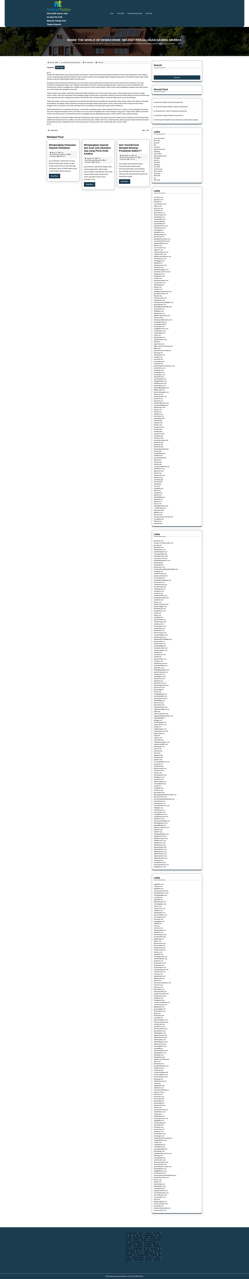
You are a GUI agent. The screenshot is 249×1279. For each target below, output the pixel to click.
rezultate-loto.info (159, 1024)
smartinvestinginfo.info (161, 1072)
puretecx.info (158, 425)
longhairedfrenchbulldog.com (163, 639)
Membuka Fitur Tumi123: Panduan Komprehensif (171, 111)
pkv (155, 145)
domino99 (157, 162)
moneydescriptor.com (161, 648)
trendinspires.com (159, 374)
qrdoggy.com (158, 720)
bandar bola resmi (159, 149)
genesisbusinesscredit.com (162, 350)
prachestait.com (159, 416)
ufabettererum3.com (160, 836)
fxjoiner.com (157, 1182)
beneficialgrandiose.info (161, 449)
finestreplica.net (159, 1063)
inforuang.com (158, 353)
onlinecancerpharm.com (161, 709)
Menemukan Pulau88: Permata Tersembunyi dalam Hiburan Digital (177, 120)
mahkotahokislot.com (160, 707)
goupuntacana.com (160, 902)
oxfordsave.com (159, 624)
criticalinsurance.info (160, 298)
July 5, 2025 (54, 62)
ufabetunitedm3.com (160, 847)
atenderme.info (158, 442)
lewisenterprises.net (160, 934)
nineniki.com (158, 278)
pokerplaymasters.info (161, 556)
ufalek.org (157, 711)
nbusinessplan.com (160, 215)
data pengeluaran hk (160, 156)
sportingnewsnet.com (160, 663)
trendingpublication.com (161, 834)
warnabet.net (158, 493)
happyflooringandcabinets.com (163, 716)
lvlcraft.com (157, 980)
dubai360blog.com (159, 700)
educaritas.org (158, 919)
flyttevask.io (157, 501)
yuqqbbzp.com (158, 998)
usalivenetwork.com (160, 573)
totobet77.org (158, 832)
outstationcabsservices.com (163, 1153)
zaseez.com (158, 906)
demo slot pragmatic (135, 1242)
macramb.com (158, 359)
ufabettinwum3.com (160, 845)
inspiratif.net (157, 201)
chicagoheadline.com (160, 895)
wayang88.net (158, 1048)
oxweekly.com (158, 363)
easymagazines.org (160, 775)
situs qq (156, 160)
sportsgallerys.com (160, 676)
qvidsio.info (157, 460)
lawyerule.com (158, 401)
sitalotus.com (158, 738)
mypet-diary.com (159, 361)
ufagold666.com (159, 1120)
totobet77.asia (158, 829)
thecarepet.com (159, 547)
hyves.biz (157, 486)
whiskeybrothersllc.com (161, 864)
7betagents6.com (159, 1000)
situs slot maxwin (159, 138)
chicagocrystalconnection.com (163, 517)
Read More (55, 176)
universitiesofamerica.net (162, 241)
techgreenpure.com (160, 967)
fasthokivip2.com (159, 630)
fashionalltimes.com (160, 1168)
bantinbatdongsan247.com (162, 560)
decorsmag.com (159, 236)
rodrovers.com (158, 987)
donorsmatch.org (159, 475)
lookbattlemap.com (160, 608)
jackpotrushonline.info (160, 576)
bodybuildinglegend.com (161, 388)
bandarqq (157, 151)
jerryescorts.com (159, 687)
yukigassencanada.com (161, 993)
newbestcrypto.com (160, 622)
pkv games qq (149, 1257)
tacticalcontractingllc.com (162, 821)
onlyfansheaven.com (160, 339)
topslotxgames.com (160, 258)
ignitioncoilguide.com (160, 1201)
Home (112, 13)
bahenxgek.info (158, 565)
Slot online (120, 13)
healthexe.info (158, 423)
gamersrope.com (159, 582)
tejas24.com (158, 412)
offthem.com (158, 206)
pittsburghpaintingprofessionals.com (165, 794)
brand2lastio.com (159, 326)
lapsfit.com (157, 1013)
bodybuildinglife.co (159, 718)
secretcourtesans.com (161, 891)
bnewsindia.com (159, 1125)
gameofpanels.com (160, 304)
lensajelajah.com (159, 921)
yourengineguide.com (160, 1149)
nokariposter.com (159, 300)
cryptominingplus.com (161, 635)
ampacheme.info (159, 433)
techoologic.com (159, 1136)
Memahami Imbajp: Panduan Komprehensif (169, 115)
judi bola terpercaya (143, 1255)
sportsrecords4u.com (160, 1028)
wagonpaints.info (159, 1085)
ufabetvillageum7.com (161, 1042)
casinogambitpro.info (160, 554)
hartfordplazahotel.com (161, 506)
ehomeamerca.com (160, 963)
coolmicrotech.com (160, 1160)
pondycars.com (159, 1131)
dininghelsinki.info (159, 1057)
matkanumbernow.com (161, 252)
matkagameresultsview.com (163, 291)
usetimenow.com (159, 309)
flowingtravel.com (159, 276)
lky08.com (157, 342)
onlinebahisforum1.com (161, 893)
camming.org (158, 897)
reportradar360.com (160, 379)
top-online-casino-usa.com (162, 272)
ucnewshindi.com (159, 578)
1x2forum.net (158, 886)
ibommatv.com (158, 208)
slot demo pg (158, 169)
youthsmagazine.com (160, 650)
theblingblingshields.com (161, 670)
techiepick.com (158, 1127)
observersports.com (160, 633)
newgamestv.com (159, 674)
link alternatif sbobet (137, 1257)
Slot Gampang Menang (134, 13)
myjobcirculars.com (160, 254)
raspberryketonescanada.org (163, 1138)
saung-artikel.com (159, 628)
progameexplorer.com (161, 1190)
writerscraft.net (158, 318)
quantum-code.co (159, 1092)
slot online (157, 167)
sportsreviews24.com (160, 698)
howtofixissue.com (160, 228)
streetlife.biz (157, 484)
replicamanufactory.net (161, 1022)
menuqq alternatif (131, 1233)
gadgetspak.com (159, 1007)
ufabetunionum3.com (160, 1035)
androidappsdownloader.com (163, 307)
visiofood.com (158, 1114)
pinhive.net (157, 490)
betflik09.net (157, 923)
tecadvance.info (159, 427)
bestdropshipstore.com (161, 969)
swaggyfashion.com (160, 381)
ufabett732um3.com (160, 1081)
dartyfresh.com (158, 932)
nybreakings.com (159, 1151)
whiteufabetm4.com (160, 1053)
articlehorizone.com (160, 996)
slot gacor (153, 1237)
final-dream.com (159, 1096)
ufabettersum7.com (160, 840)
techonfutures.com (160, 1133)
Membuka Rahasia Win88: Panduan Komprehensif (172, 106)
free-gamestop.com (160, 587)
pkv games (148, 1233)
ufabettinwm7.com (159, 843)
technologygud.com (160, 722)
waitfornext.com (159, 1088)
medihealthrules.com (160, 1140)
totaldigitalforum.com (160, 1171)
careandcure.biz (159, 770)
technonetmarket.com (161, 1077)
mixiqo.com (157, 786)
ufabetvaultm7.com (160, 1039)
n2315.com (157, 335)
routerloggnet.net (159, 261)
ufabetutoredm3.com (160, 853)
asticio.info (157, 753)
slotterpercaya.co (159, 810)
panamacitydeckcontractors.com (164, 366)
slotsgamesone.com (160, 265)
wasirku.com (158, 409)
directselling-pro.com (160, 1195)
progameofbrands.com (161, 243)
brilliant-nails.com (159, 390)
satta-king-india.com (160, 991)
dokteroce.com (158, 394)
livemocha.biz (158, 482)
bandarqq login (137, 1248)
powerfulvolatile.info (160, 458)
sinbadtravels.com (159, 589)
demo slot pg (158, 171)
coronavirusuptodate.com (162, 1002)
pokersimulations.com (161, 1020)
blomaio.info (157, 451)
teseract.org (157, 1107)
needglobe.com (159, 788)
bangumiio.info (158, 444)
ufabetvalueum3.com (160, 1037)
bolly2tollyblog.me (159, 497)
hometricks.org (158, 779)
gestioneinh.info (159, 1101)
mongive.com (158, 289)
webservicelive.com (160, 1210)
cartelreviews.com (159, 972)
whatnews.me (158, 1094)
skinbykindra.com (159, 1184)
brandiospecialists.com (161, 280)
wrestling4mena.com (160, 322)
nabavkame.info (159, 510)
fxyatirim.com (158, 952)
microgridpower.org (160, 783)
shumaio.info (158, 462)
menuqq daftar (137, 1246)
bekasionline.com (159, 212)
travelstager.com (159, 372)
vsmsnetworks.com (160, 204)
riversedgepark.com (160, 904)
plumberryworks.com (160, 797)
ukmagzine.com (159, 591)
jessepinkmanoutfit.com (161, 598)
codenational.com (159, 1188)
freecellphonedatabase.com (162, 580)
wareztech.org (158, 593)
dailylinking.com (159, 939)
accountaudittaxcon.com (161, 762)
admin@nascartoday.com (71, 62)
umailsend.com (159, 600)
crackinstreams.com (160, 1004)
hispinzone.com (159, 267)
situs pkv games (135, 1253)
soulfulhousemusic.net (161, 816)
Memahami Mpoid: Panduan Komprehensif (169, 102)
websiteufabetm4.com (161, 1050)
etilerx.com (157, 1061)
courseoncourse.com (160, 558)
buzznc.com (158, 1179)
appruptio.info (158, 523)
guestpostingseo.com (160, 552)
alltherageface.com (160, 1186)
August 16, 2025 (92, 158)
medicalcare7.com (160, 282)
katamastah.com (159, 746)
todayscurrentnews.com (161, 827)
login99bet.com (158, 888)
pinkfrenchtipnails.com (161, 672)
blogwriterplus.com (160, 549)
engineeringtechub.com (161, 685)
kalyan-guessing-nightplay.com (163, 302)
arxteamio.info (158, 757)
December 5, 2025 (128, 155)
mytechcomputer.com (161, 1204)
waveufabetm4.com (160, 1046)
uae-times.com (158, 197)
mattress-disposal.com (161, 713)
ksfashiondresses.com (161, 731)
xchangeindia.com (159, 1158)
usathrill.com (158, 1142)
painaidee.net (158, 652)
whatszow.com (158, 961)
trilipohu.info (157, 521)
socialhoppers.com (160, 331)
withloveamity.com (160, 948)
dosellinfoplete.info (159, 453)
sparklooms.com (159, 818)
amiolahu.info (158, 431)
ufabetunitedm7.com (160, 849)
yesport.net (157, 613)
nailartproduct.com (160, 976)
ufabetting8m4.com (160, 1033)
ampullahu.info (158, 436)
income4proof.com (160, 917)
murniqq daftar (148, 1246)
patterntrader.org (159, 733)
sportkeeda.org (158, 766)
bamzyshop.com (159, 1129)
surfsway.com (158, 974)
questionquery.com (160, 385)
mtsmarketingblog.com (161, 405)
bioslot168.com (158, 1206)
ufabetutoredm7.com (160, 856)
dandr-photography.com (161, 392)
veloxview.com (158, 860)
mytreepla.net (158, 1018)
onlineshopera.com (160, 930)
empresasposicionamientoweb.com (165, 1175)
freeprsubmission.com (161, 1118)
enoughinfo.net (158, 488)
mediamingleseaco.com (161, 403)
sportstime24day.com (160, 665)
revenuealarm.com (160, 1197)
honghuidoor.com (159, 274)
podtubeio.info (158, 455)
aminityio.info (158, 429)
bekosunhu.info (158, 447)
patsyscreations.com (160, 915)
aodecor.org (157, 473)
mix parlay (153, 1255)
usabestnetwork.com (160, 595)
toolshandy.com (159, 370)
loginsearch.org (159, 471)
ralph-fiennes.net (159, 344)
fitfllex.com (157, 348)
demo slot (157, 140)
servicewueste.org (159, 247)
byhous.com (158, 503)
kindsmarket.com (159, 355)
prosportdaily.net (159, 1103)
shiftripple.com (158, 808)
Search (158, 65)
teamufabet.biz (158, 230)
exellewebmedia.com (160, 584)
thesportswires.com (160, 659)
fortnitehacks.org (159, 468)
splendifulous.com (159, 1026)
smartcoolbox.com (160, 812)
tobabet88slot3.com (160, 825)
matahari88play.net (160, 646)
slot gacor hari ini (148, 1235)
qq (154, 178)
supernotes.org (158, 740)
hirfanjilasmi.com (159, 777)
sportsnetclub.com (160, 619)
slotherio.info (158, 464)
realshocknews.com (160, 724)
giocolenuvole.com (160, 943)
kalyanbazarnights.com (161, 269)
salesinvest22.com (160, 1105)
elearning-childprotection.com (163, 320)
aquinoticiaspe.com (160, 637)
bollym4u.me (158, 495)
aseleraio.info (158, 751)
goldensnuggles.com (160, 606)
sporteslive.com (159, 668)
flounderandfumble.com (161, 1066)
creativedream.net (159, 333)
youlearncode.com (160, 950)
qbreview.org (158, 245)
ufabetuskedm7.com (160, 851)
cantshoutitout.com (160, 219)
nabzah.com (158, 287)
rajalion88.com (158, 899)
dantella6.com (158, 263)
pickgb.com (157, 727)
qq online (156, 143)
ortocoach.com (158, 790)
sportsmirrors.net (159, 678)
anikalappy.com (159, 1055)
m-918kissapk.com (160, 508)
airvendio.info (158, 420)
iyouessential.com (159, 945)
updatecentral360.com (161, 744)
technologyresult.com (160, 956)
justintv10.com (158, 398)
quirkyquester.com (160, 803)
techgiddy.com (158, 571)
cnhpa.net (157, 735)
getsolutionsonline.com (161, 293)
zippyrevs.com (158, 250)
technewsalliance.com (161, 1074)
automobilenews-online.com (162, 1166)
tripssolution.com (159, 989)
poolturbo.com (158, 414)
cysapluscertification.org (161, 466)
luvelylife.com (158, 357)
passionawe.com (159, 792)
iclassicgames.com (160, 626)
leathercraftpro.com (160, 781)
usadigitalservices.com (161, 328)
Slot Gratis (148, 13)
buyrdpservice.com (160, 611)
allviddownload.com (160, 234)
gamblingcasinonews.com (162, 239)
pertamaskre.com (159, 567)
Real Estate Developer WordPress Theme (119, 1276)
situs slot (140, 1244)
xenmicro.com (158, 928)
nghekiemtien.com (159, 407)
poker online (157, 153)
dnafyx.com (157, 941)
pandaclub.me (158, 499)
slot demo (157, 147)
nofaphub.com (158, 910)
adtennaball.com (159, 285)
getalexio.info (158, 759)
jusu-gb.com (158, 545)
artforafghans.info (159, 418)
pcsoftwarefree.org (160, 937)
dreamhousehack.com (161, 1162)
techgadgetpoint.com (160, 694)
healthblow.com (159, 311)
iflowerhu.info (158, 514)
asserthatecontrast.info (161, 440)
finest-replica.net (159, 1098)
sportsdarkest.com (160, 654)
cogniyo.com (158, 773)
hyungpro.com (158, 661)
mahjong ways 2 (131, 1244)
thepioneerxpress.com (161, 226)
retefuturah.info (158, 1070)
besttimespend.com (160, 768)
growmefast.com (159, 705)
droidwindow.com (159, 1116)
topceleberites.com (160, 1031)
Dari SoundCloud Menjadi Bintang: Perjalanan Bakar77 (130, 148)
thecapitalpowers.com (161, 823)
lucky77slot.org (158, 703)
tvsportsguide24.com (160, 696)
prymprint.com (158, 764)
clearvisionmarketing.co (161, 1090)
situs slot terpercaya (150, 1242)
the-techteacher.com (160, 1164)
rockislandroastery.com (161, 1193)
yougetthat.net (158, 617)
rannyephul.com (159, 377)
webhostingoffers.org (160, 958)
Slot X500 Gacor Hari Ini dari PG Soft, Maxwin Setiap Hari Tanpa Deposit (97, 43)
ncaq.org (156, 926)
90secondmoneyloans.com (162, 983)
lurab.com (157, 1199)
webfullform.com (159, 232)
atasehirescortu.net (160, 683)
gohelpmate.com (159, 313)
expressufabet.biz (159, 221)
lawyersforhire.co (159, 641)
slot (156, 1235)
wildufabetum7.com (160, 867)
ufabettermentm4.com (161, 838)
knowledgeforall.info (160, 324)
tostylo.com (157, 615)
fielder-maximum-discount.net (163, 346)
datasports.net (158, 681)
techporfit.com (158, 210)
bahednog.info (158, 562)
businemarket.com (160, 643)
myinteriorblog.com (160, 1123)
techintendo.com (159, 965)
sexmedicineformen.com (162, 805)
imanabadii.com (159, 519)
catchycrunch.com (160, 908)
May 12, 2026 (56, 152)
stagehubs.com (159, 884)
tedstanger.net (158, 1079)
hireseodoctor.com (160, 1011)
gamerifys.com (158, 199)
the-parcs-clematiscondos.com (164, 543)
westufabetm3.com (160, 862)
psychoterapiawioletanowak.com (164, 799)
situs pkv (140, 1233)
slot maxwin (148, 1244)
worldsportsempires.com (162, 742)
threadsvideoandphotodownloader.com (166, 569)
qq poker (158, 1257)
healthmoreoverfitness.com (162, 256)
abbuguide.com (159, 954)
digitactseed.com (159, 978)
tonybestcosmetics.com (161, 1177)
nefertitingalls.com (159, 913)
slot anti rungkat (138, 1237)
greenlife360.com (159, 217)
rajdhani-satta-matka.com (162, 315)
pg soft (146, 1237)
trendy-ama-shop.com (161, 1109)
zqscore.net (157, 748)
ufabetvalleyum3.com (160, 858)
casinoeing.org (158, 479)
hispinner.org (158, 296)
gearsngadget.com (160, 1009)
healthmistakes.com (160, 729)
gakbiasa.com (158, 512)
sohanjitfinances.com (160, 814)
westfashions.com (159, 368)
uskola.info (157, 1083)
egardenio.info (158, 755)
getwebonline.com (159, 337)
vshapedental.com (159, 1144)
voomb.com (157, 692)
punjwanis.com (158, 541)
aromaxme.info (158, 438)
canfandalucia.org (159, 1147)
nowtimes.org (158, 477)
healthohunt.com (159, 1068)
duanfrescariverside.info (161, 1059)
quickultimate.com (159, 801)
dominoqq (157, 173)
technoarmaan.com (160, 1173)
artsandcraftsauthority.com (162, 1208)
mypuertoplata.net (159, 223)
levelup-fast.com (159, 1015)
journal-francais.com (160, 396)
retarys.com (157, 602)
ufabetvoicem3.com (160, 1044)
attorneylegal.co (159, 689)
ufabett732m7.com (160, 1112)
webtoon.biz (157, 657)
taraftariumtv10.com (160, 383)
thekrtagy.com (158, 1155)
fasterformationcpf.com (161, 604)
